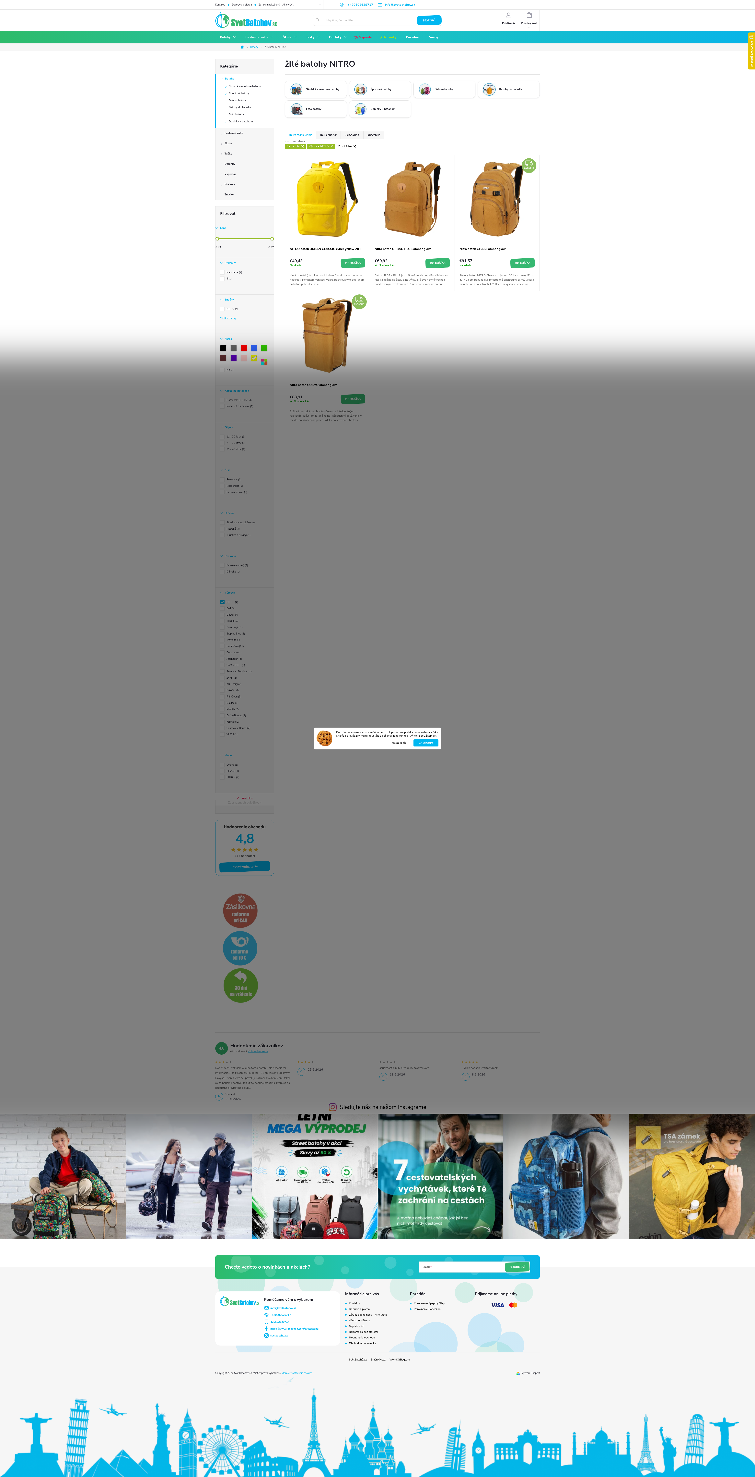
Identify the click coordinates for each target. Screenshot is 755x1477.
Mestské (232, 529)
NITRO (231, 309)
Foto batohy (236, 114)
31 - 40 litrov (235, 449)
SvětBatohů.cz (358, 1359)
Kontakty (220, 4)
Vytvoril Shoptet (530, 1373)
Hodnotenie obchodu (362, 1337)
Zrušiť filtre (247, 798)
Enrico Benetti (235, 715)
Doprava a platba (242, 4)
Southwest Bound (238, 728)
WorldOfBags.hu (399, 1359)
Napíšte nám (356, 1326)
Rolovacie (233, 479)
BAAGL (232, 690)
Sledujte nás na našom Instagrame (383, 1107)
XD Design (234, 684)
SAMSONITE (235, 665)
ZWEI (231, 678)
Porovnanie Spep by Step (429, 1303)
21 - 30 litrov (235, 443)
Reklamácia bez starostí (363, 1332)
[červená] (245, 349)
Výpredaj (230, 174)
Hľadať (429, 20)
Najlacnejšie (328, 135)
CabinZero (234, 646)
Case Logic (234, 627)
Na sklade (233, 272)
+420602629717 (280, 1315)
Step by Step (235, 633)
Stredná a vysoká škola (241, 522)
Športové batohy (239, 93)
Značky (229, 194)
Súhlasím (428, 743)
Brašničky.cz (378, 1359)
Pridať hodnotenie (245, 866)
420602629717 (279, 1322)
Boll (230, 608)
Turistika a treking (238, 535)
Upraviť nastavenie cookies (297, 1373)
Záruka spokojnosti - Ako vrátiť (276, 4)
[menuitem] (228, 37)
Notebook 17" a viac (239, 406)
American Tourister (238, 671)
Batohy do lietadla (240, 107)
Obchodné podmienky (362, 1343)
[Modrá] (255, 349)
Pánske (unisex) (236, 565)
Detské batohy (238, 100)
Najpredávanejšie (300, 135)
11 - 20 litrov (235, 436)
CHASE (232, 771)
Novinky (230, 184)
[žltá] (255, 359)
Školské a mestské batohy (245, 86)
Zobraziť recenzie (258, 1051)
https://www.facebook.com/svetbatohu (294, 1329)
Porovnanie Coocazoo (427, 1309)
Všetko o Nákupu (359, 1320)
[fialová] (234, 359)
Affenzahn (233, 659)
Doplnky (230, 164)
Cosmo (231, 765)
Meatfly (232, 709)
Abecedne (373, 135)
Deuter (231, 615)
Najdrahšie (352, 135)
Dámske (232, 571)
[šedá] (234, 349)
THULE (232, 621)
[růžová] (245, 359)
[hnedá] (224, 359)
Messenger (234, 486)
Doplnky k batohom (241, 121)
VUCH (231, 734)
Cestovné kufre (234, 133)
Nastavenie (399, 743)
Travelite (232, 640)
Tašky (228, 153)
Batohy (229, 78)
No (229, 370)
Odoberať (517, 1267)
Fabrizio (232, 722)
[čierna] (224, 349)
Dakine (232, 703)
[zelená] (265, 349)
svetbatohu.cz (279, 1335)
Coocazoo (233, 652)
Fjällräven (233, 696)
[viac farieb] (265, 363)
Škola (228, 143)
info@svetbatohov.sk (283, 1308)
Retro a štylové (236, 492)
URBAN (232, 777)
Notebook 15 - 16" (238, 400)
